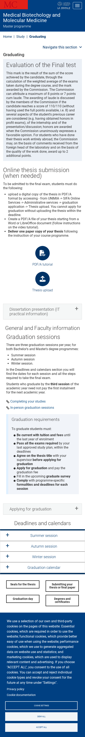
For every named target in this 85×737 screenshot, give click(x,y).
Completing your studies (28, 401)
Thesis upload (42, 290)
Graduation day (23, 598)
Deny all (41, 717)
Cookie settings (41, 706)
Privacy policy (15, 689)
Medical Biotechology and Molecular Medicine (31, 17)
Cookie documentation (21, 695)
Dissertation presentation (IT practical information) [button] (34, 311)
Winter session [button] (44, 557)
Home (7, 37)
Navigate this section (60, 47)
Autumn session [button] (44, 546)
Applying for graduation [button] (30, 509)
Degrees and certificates (62, 600)
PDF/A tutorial (42, 264)
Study (20, 37)
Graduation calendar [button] (43, 567)
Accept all (41, 727)
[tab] (42, 311)
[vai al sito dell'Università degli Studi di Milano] (51, 5)
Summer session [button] (44, 535)
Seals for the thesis (22, 584)
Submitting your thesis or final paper (62, 586)
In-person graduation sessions (32, 408)
